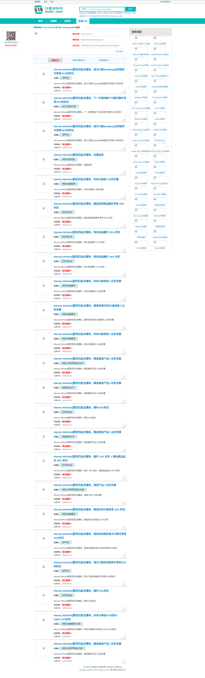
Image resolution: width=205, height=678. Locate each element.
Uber (121, 16)
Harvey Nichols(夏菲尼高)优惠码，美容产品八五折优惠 (85, 485)
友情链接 (94, 667)
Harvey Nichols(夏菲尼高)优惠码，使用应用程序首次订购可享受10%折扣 (85, 548)
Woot (106, 13)
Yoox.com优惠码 (141, 184)
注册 (51, 2)
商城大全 (82, 21)
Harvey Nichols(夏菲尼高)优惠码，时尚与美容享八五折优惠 (87, 281)
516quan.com (84, 670)
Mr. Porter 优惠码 (160, 194)
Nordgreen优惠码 (141, 98)
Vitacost (100, 13)
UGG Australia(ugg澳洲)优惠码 (141, 131)
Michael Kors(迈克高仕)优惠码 (160, 185)
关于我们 (86, 667)
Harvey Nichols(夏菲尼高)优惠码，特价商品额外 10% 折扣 (87, 256)
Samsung (114, 16)
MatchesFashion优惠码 (160, 55)
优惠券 (53, 21)
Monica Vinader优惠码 (141, 141)
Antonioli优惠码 (160, 216)
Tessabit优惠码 (141, 173)
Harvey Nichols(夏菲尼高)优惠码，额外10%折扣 (81, 407)
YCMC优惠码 (141, 248)
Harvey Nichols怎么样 (52, 27)
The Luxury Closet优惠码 (141, 108)
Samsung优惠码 (160, 44)
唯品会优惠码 (160, 205)
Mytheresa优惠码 (141, 119)
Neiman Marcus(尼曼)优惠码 (160, 66)
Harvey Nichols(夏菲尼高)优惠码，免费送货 (79, 155)
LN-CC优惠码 (160, 108)
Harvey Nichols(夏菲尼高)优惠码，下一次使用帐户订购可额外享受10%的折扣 (87, 112)
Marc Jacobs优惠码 (141, 216)
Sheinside (127, 13)
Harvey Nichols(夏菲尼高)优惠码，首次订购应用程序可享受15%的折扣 (84, 576)
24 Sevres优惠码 (141, 194)
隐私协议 (118, 667)
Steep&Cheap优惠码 (141, 65)
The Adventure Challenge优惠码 (159, 142)
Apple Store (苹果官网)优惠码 (141, 152)
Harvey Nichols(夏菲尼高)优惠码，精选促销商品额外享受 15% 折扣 (83, 218)
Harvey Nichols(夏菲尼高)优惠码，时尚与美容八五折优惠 (86, 179)
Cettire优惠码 (160, 119)
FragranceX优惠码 (160, 130)
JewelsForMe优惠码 (159, 237)
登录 (45, 2)
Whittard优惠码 (141, 227)
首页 (40, 21)
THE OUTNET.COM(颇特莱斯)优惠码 (160, 152)
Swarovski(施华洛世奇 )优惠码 (141, 56)
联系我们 (110, 667)
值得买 (67, 21)
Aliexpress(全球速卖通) (88, 13)
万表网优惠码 (160, 227)
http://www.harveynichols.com (92, 40)
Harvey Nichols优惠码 (141, 162)
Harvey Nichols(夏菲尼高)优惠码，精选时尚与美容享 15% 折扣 (89, 509)
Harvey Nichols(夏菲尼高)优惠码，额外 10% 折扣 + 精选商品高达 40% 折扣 (87, 470)
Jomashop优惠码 (141, 76)
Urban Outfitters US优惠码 (141, 45)
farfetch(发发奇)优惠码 (160, 87)
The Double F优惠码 (160, 98)
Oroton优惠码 (160, 248)
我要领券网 (54, 10)
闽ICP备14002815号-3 (118, 670)
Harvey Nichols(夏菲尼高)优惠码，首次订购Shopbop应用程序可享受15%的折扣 (88, 83)
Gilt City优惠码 (141, 205)
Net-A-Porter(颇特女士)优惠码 (160, 77)
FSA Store (106, 16)
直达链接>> (67, 87)
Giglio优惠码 (160, 173)
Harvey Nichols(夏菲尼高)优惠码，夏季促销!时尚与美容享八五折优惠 (84, 320)
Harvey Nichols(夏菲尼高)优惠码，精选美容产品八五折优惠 (87, 358)
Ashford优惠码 (141, 87)
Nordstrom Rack (96, 16)
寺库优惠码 (141, 237)
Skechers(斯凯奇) (115, 13)
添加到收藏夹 (165, 2)
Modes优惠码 (160, 162)
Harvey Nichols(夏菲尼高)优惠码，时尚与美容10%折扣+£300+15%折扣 (85, 629)
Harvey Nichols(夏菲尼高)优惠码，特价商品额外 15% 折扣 (87, 232)
